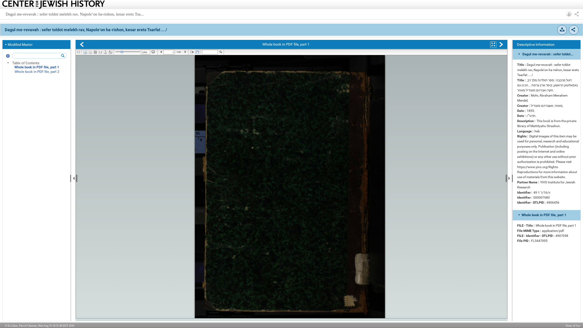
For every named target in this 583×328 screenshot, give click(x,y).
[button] (569, 13)
